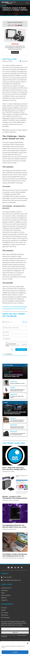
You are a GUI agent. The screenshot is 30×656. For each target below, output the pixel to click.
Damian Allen (12, 529)
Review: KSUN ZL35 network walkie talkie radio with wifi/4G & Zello (17, 391)
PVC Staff (11, 471)
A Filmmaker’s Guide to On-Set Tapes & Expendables (17, 420)
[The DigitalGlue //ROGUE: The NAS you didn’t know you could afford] (15, 513)
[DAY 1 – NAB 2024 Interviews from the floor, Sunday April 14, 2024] (15, 455)
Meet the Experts (6, 595)
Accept (15, 652)
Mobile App (4, 590)
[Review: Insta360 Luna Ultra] (6, 382)
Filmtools (4, 607)
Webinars (3, 597)
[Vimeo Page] (21, 568)
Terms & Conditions (22, 635)
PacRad (3, 610)
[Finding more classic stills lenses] (6, 395)
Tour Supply (4, 612)
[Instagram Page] (15, 568)
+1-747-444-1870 (7, 577)
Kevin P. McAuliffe (14, 500)
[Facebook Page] (8, 568)
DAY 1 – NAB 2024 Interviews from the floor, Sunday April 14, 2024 (14, 469)
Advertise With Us (6, 588)
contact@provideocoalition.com (12, 580)
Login (25, 322)
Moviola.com (4, 615)
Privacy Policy (4, 636)
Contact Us (4, 600)
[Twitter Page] (12, 568)
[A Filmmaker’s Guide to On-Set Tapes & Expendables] (6, 419)
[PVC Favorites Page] (25, 365)
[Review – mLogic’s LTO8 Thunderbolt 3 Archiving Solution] (15, 484)
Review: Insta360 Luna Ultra (17, 383)
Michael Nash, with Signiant (16, 558)
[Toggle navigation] (27, 2)
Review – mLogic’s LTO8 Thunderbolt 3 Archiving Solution (14, 497)
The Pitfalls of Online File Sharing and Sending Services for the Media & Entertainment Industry (14, 556)
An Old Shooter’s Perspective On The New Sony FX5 (17, 434)
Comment (24, 61)
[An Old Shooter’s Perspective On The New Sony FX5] (6, 433)
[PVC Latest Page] (25, 402)
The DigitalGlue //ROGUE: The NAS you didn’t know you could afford (14, 527)
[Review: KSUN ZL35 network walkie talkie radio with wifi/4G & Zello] (6, 389)
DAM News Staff (9, 59)
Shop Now (15, 52)
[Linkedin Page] (18, 568)
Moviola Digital (5, 617)
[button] (27, 643)
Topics (3, 593)
